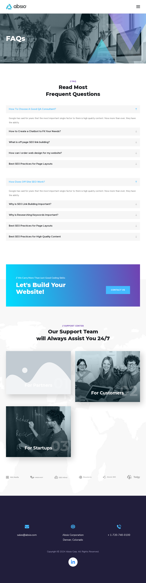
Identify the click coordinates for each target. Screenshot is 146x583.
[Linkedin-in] (73, 562)
